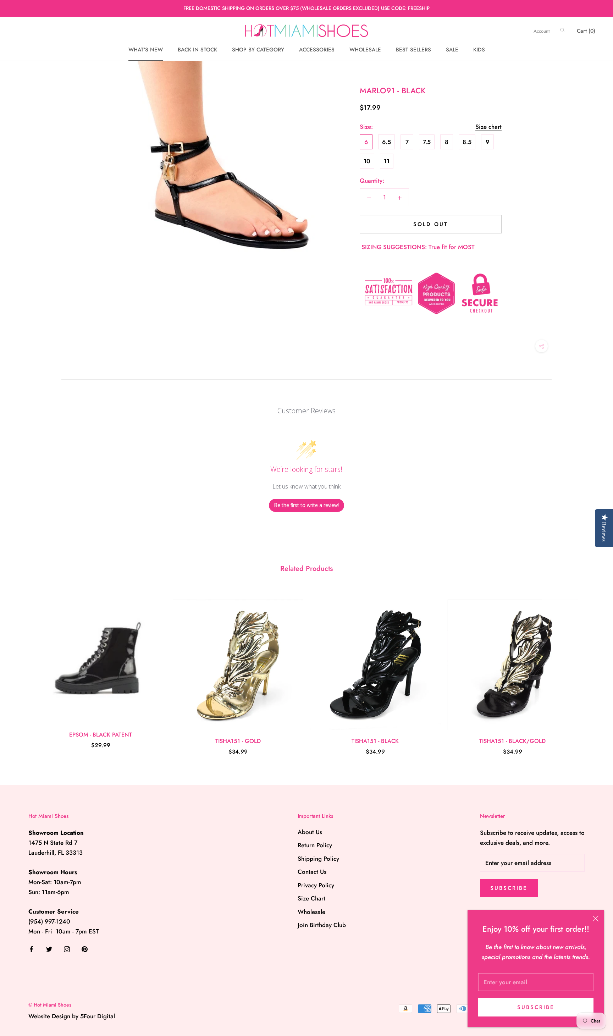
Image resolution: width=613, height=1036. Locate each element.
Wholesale (311, 912)
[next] (591, 670)
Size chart (488, 126)
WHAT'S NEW (145, 50)
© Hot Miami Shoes (49, 1004)
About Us (310, 832)
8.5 (467, 142)
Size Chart (311, 898)
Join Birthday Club (322, 925)
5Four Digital (97, 1016)
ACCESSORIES (317, 50)
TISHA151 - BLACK (375, 741)
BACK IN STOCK (197, 50)
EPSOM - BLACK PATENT (100, 735)
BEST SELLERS (413, 50)
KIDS (479, 50)
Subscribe (535, 1007)
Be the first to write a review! (306, 505)
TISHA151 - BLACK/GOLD (512, 741)
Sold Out (430, 224)
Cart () (586, 31)
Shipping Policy (318, 858)
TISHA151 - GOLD (238, 741)
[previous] (22, 670)
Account (542, 31)
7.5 (427, 142)
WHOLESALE (365, 50)
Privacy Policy (316, 885)
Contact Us (312, 871)
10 (367, 161)
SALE (452, 50)
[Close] (595, 918)
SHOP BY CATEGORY (258, 50)
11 (387, 161)
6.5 (386, 142)
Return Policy (315, 845)
